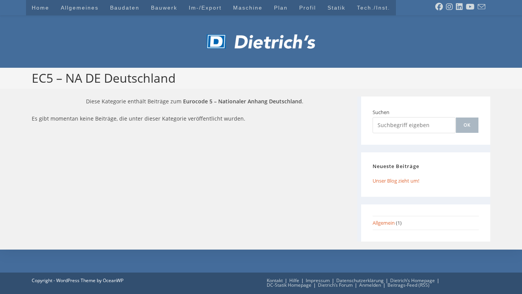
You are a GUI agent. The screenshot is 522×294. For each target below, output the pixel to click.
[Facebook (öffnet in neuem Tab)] (439, 7)
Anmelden (370, 285)
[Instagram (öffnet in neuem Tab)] (449, 7)
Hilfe (294, 280)
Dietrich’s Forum (335, 285)
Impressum (318, 280)
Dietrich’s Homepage (412, 280)
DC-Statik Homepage (289, 285)
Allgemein (384, 222)
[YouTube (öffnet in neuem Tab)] (470, 7)
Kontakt (275, 280)
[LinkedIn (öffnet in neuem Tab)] (459, 7)
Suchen (381, 112)
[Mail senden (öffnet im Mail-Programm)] (481, 7)
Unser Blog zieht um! (396, 180)
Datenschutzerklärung (360, 280)
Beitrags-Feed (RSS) (408, 285)
